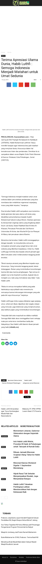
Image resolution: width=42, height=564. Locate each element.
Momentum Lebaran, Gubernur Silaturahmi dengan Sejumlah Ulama (26, 433)
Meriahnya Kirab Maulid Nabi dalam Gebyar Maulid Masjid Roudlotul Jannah (18, 543)
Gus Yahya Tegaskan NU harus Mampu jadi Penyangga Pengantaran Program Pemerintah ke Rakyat (20, 526)
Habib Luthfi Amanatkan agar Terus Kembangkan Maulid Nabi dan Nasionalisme (10, 412)
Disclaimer (13, 557)
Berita (9, 52)
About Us (5, 557)
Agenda (4, 468)
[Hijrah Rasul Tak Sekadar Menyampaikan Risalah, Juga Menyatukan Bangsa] (6, 476)
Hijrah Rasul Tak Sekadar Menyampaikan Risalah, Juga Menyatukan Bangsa (25, 476)
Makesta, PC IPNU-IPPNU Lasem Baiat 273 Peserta (31, 410)
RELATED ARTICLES (9, 426)
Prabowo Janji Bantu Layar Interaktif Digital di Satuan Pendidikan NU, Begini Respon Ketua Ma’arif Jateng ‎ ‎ (20, 519)
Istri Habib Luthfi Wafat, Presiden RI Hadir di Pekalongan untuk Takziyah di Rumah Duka (27, 444)
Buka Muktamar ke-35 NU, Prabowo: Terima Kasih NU (19, 537)
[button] (39, 3)
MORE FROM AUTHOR (30, 426)
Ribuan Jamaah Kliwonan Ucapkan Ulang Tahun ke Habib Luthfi (26, 454)
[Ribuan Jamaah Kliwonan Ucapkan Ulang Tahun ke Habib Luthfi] (6, 455)
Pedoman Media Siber (33, 557)
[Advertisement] (21, 28)
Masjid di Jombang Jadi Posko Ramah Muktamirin (18, 532)
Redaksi (21, 557)
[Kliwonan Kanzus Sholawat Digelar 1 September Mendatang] (6, 465)
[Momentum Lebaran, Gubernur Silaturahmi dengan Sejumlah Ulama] (6, 433)
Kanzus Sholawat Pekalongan (11, 383)
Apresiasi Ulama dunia (15, 380)
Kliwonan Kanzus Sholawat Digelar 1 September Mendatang (24, 465)
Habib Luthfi (28, 380)
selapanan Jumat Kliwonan (31, 383)
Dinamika (4, 436)
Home (3, 52)
